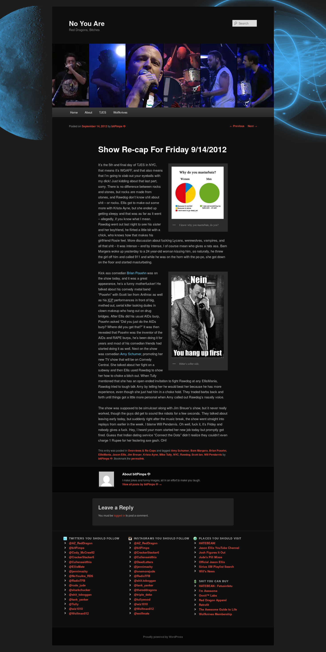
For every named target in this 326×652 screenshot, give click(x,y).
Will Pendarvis (213, 454)
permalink (137, 458)
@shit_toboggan (80, 594)
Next (252, 126)
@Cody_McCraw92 (81, 552)
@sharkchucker (79, 590)
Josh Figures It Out (212, 552)
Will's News (207, 571)
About (88, 112)
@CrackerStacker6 (81, 557)
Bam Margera (199, 450)
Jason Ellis (119, 454)
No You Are (87, 23)
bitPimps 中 (118, 126)
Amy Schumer (130, 353)
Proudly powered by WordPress (163, 637)
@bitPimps (76, 548)
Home (74, 112)
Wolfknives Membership (215, 614)
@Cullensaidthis (80, 562)
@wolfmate (141, 613)
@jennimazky (78, 571)
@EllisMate (76, 566)
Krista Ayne (150, 454)
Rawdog (185, 454)
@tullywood (142, 599)
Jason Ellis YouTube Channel (219, 548)
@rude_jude (77, 585)
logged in (119, 515)
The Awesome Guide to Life (218, 609)
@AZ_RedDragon (80, 543)
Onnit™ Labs (208, 595)
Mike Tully (165, 454)
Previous (237, 126)
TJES (102, 112)
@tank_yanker (78, 599)
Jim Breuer (135, 454)
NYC (176, 454)
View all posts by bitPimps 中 (142, 484)
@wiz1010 (76, 609)
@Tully (74, 604)
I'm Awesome (208, 591)
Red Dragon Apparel (213, 600)
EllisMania (104, 454)
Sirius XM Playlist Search (216, 566)
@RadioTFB (77, 580)
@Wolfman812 (79, 613)
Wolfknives (120, 112)
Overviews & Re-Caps (142, 450)
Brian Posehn (136, 272)
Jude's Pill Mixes (210, 557)
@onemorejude (144, 571)
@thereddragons (145, 590)
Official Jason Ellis (212, 562)
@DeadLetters (143, 562)
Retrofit (204, 605)
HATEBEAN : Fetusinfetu (215, 586)
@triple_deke (143, 594)
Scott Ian (197, 454)
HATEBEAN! (207, 543)
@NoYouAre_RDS (81, 576)
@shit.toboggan (145, 580)
